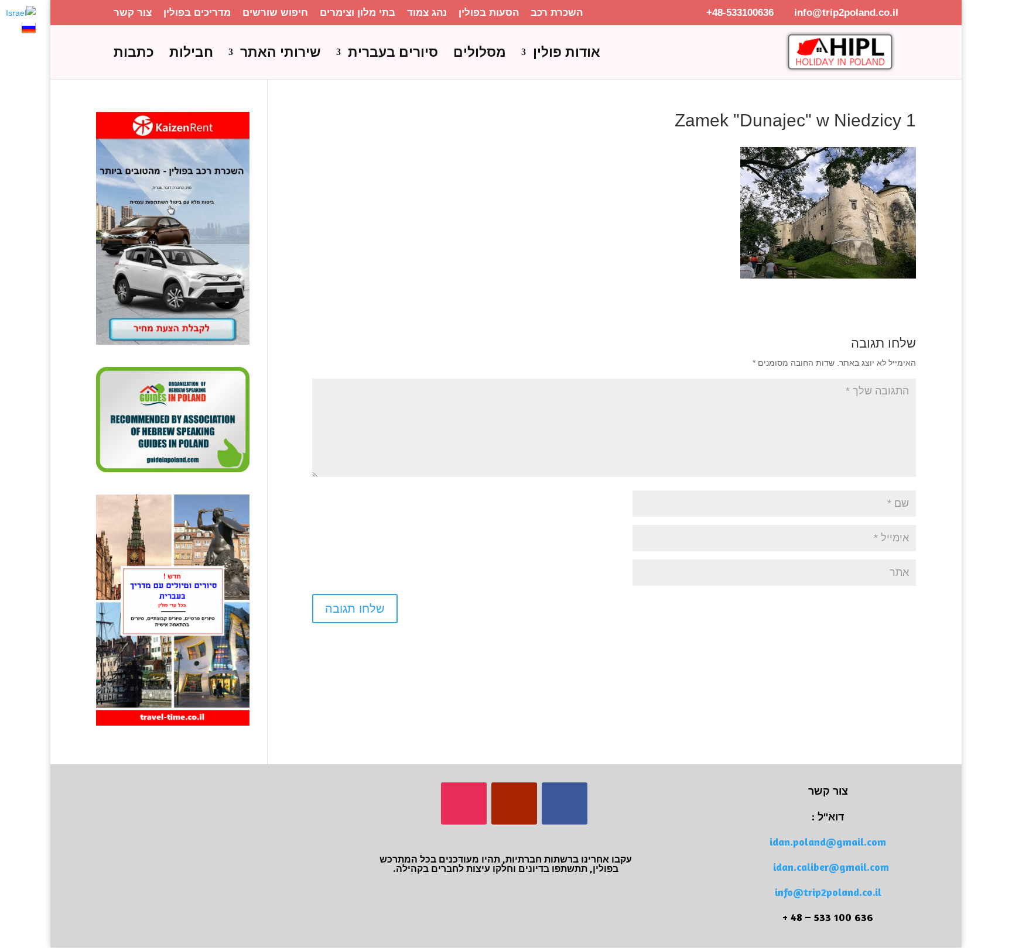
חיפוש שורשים (275, 13)
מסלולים (479, 54)
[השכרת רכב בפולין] (172, 341)
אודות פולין (566, 54)
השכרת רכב (557, 13)
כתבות (134, 54)
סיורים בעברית (393, 54)
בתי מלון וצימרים (357, 13)
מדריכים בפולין (197, 13)
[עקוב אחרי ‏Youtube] (514, 803)
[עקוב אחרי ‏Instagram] (464, 803)
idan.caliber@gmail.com (831, 866)
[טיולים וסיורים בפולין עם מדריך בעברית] (172, 722)
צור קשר (133, 13)
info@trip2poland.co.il (828, 891)
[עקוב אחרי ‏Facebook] (564, 803)
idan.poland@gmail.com (828, 841)
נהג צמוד (427, 13)
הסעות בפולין (489, 13)
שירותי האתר (280, 54)
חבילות (191, 54)
